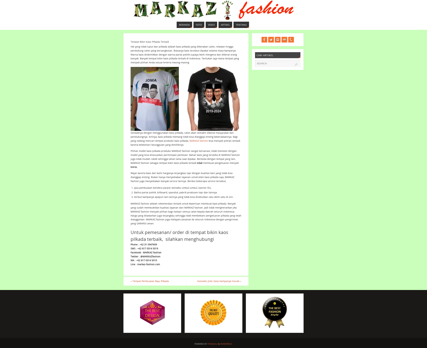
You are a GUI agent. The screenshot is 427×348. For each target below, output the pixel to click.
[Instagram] (278, 39)
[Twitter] (271, 39)
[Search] (296, 64)
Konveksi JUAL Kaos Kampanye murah (219, 281)
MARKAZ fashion (198, 140)
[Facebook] (264, 39)
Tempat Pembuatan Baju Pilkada (150, 281)
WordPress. (226, 343)
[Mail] (284, 39)
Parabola (212, 343)
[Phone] (291, 39)
